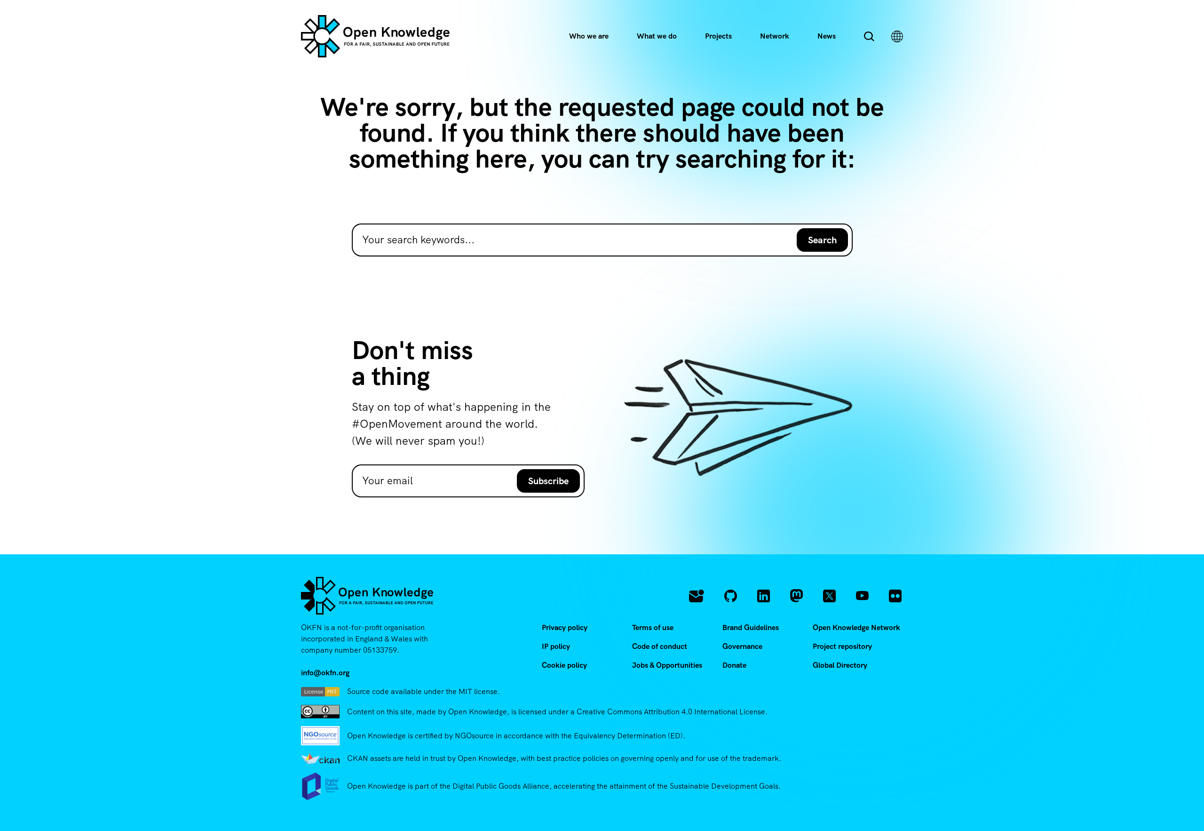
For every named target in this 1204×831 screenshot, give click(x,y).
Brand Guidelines (750, 627)
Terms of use (652, 627)
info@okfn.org (325, 673)
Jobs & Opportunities (667, 665)
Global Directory (840, 665)
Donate (734, 665)
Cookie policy (564, 665)
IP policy (556, 646)
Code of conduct (659, 646)
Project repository (842, 646)
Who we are (589, 36)
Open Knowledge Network (856, 627)
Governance (742, 646)
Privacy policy (564, 627)
